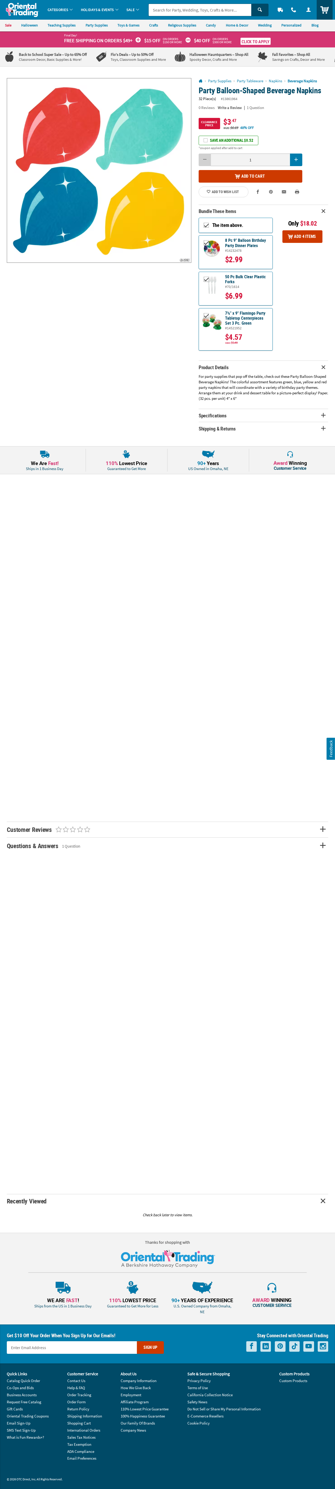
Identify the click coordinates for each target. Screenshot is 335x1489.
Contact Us (76, 1380)
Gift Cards (15, 1408)
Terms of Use (197, 1387)
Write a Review (230, 107)
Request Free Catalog (24, 1401)
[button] (99, 170)
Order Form (76, 1401)
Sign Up (150, 1347)
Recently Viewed (27, 1201)
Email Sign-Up (18, 1423)
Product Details (214, 367)
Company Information (139, 1380)
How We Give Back (136, 1387)
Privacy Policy (199, 1380)
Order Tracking (79, 1394)
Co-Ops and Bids (20, 1387)
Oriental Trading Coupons (28, 1416)
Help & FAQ (76, 1387)
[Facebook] (251, 1346)
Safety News (197, 1401)
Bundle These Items (217, 211)
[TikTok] (294, 1346)
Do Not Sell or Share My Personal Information (224, 1408)
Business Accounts (22, 1394)
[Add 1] (296, 160)
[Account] (308, 10)
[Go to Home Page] (201, 81)
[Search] (260, 10)
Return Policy (78, 1408)
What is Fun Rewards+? (25, 1437)
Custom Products (293, 1380)
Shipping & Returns (217, 428)
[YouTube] (308, 1346)
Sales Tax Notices (81, 1437)
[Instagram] (323, 1346)
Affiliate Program (135, 1401)
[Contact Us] (293, 10)
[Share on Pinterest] (271, 192)
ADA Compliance (80, 1451)
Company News (133, 1430)
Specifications (213, 415)
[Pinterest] (280, 1346)
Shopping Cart (79, 1423)
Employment (131, 1394)
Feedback (330, 748)
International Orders (83, 1430)
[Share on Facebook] (258, 192)
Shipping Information (84, 1416)
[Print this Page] (297, 192)
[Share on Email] (284, 192)
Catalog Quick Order (23, 1380)
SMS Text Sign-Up (21, 1430)
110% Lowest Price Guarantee (145, 1408)
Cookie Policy (198, 1423)
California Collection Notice (210, 1394)
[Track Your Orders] (280, 10)
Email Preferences (81, 1458)
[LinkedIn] (265, 1346)
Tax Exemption (79, 1444)
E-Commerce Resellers (205, 1416)
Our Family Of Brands (138, 1423)
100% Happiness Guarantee (143, 1416)
